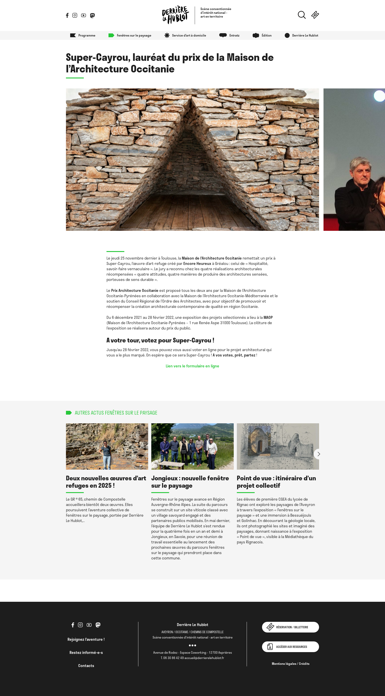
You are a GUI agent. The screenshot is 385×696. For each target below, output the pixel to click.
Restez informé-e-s (86, 652)
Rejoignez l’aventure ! (86, 639)
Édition (267, 35)
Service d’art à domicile (189, 35)
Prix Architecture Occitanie (134, 290)
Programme (86, 35)
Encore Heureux (197, 263)
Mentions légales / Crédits (290, 663)
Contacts (86, 665)
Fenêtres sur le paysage (134, 35)
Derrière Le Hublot (305, 35)
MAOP (268, 317)
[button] (313, 166)
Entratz (234, 35)
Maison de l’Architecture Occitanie (212, 258)
